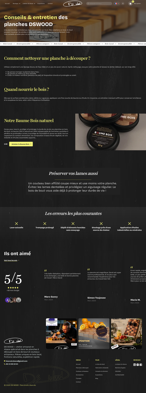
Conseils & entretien (101, 371)
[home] (72, 3)
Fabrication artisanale (101, 368)
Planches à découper (82, 368)
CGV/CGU (118, 371)
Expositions (41, 3)
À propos (78, 378)
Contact (50, 3)
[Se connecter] (122, 3)
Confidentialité (119, 375)
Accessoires (79, 375)
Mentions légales (120, 368)
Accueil (7, 3)
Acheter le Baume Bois (20, 144)
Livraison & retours (121, 364)
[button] (17, 3)
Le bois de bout (100, 364)
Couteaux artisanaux (82, 371)
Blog (96, 378)
